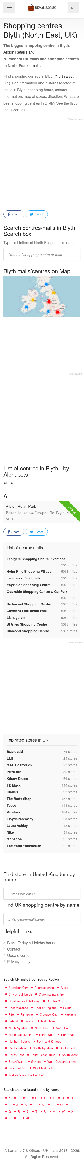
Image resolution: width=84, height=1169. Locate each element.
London (29, 1021)
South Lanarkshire (43, 1055)
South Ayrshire (43, 1048)
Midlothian (48, 1021)
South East (67, 1048)
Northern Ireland (19, 1041)
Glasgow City (49, 1014)
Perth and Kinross (49, 1041)
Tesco (11, 805)
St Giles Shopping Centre (27, 624)
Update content (19, 955)
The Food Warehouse (24, 845)
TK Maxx (14, 785)
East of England (45, 1007)
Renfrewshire (17, 1048)
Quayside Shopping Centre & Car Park (37, 591)
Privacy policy (18, 961)
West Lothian (17, 1068)
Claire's (12, 792)
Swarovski (15, 751)
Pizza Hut (14, 771)
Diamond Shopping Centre (28, 631)
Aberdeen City (18, 987)
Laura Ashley (17, 825)
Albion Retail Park (19, 52)
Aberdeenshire (44, 987)
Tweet (38, 214)
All (5, 482)
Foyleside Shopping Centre (28, 584)
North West (46, 1034)
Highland (70, 1014)
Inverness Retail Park (23, 578)
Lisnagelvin (16, 617)
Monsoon (14, 839)
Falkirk (67, 1007)
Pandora (13, 812)
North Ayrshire (18, 1028)
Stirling (36, 1061)
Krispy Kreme (17, 778)
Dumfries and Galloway (24, 1001)
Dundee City (55, 1001)
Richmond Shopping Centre (29, 604)
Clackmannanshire (51, 994)
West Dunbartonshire (61, 1061)
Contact (13, 949)
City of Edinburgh (20, 994)
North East (64, 76)
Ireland (13, 1021)
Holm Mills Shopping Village (29, 571)
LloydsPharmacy (20, 818)
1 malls (35, 65)
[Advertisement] (42, 162)
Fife (11, 1014)
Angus (65, 987)
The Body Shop (19, 798)
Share (14, 214)
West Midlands (43, 1068)
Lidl (10, 758)
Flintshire (27, 1014)
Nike (10, 832)
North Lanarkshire (20, 1034)
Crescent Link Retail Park (27, 610)
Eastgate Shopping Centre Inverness (36, 558)
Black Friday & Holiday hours (31, 942)
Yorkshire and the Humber (26, 1075)
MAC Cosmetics (19, 765)
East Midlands (18, 1007)
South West (70, 1055)
